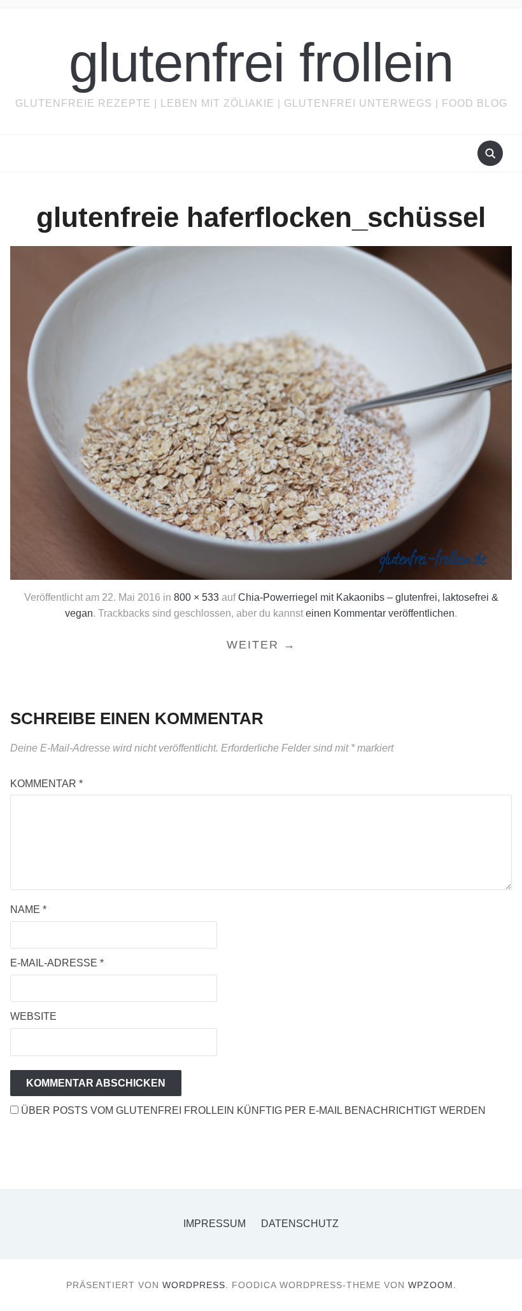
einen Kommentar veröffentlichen (380, 613)
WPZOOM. (432, 1285)
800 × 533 (196, 597)
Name (28, 909)
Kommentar (46, 783)
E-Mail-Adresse (57, 963)
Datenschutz (300, 1223)
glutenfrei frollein (261, 62)
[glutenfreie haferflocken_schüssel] (260, 412)
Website (33, 1016)
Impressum (214, 1223)
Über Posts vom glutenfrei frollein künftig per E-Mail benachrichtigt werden (252, 1110)
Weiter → (261, 644)
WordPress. (195, 1285)
